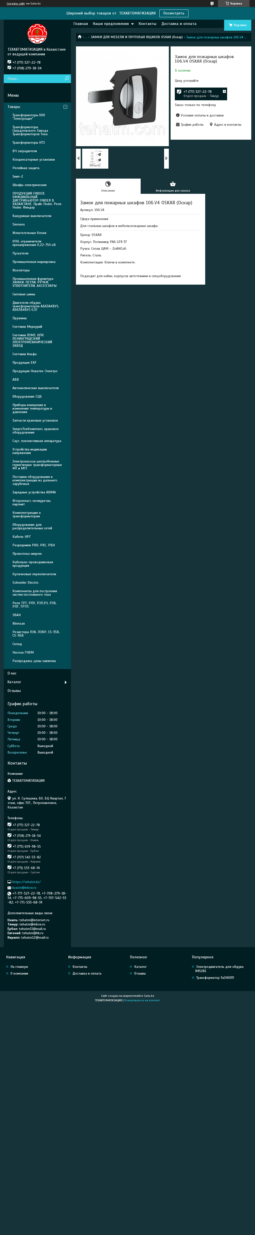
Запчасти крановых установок (35, 420)
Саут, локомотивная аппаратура (36, 441)
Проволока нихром (27, 554)
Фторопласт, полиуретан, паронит (31, 502)
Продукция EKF (24, 362)
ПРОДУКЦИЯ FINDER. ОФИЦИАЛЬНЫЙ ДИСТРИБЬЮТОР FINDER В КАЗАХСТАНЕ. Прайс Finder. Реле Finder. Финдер (37, 200)
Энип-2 (17, 176)
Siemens (18, 224)
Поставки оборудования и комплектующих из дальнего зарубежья (34, 480)
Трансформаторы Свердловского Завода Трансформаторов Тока (30, 130)
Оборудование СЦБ (27, 396)
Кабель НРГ (21, 537)
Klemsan (18, 623)
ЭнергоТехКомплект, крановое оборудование (35, 431)
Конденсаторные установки (33, 159)
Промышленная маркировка (34, 262)
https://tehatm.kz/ (26, 882)
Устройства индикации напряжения (29, 451)
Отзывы (14, 690)
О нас (11, 673)
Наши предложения (111, 23)
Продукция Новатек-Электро (35, 371)
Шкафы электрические (29, 185)
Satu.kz (149, 996)
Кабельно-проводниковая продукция (32, 564)
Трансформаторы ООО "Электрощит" (28, 117)
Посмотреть (174, 13)
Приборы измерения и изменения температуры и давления (32, 408)
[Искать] (66, 78)
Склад (17, 644)
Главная (80, 23)
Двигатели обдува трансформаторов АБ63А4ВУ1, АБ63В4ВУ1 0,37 (35, 306)
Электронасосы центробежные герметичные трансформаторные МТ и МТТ (37, 464)
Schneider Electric (25, 582)
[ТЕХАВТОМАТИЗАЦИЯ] (37, 33)
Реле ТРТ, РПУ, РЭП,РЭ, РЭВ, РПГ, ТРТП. (34, 605)
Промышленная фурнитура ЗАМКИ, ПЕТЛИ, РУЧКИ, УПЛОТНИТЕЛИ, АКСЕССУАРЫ (34, 282)
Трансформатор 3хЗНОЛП (215, 978)
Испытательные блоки (29, 233)
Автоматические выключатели (35, 388)
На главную (19, 967)
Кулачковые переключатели (34, 574)
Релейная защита (25, 168)
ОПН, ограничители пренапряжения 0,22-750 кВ (34, 243)
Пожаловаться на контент (142, 1000)
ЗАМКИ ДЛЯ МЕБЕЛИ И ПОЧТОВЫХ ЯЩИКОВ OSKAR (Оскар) (137, 37)
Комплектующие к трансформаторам (26, 514)
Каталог (14, 682)
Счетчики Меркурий (27, 327)
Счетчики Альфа (24, 354)
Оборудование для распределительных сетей (32, 526)
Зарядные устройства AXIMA (34, 492)
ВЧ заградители (24, 151)
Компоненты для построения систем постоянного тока (34, 593)
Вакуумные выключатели (31, 216)
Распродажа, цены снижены (34, 661)
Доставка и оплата (178, 23)
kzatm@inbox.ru (24, 888)
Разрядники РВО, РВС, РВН (33, 545)
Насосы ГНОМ (23, 652)
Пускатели (20, 253)
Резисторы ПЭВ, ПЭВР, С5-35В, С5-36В (36, 634)
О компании (19, 973)
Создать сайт (16, 3)
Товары (13, 107)
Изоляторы (21, 270)
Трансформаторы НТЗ (28, 142)
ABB (15, 379)
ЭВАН (16, 615)
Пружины (19, 318)
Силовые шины (23, 294)
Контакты (147, 23)
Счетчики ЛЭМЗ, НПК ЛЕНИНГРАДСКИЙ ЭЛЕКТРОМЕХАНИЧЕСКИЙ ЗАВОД (32, 340)
